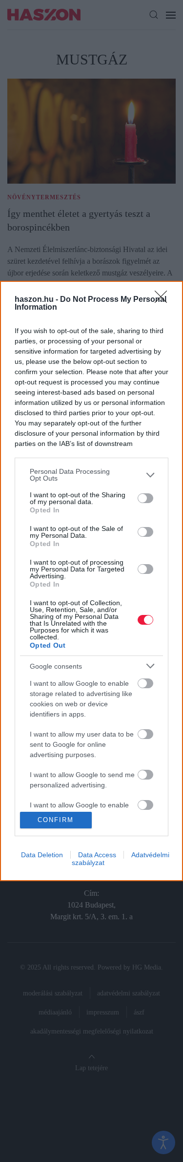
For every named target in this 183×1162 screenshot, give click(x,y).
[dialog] (91, 581)
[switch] (145, 498)
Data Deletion (42, 855)
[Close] (164, 300)
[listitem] (91, 475)
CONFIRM (56, 820)
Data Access (97, 855)
